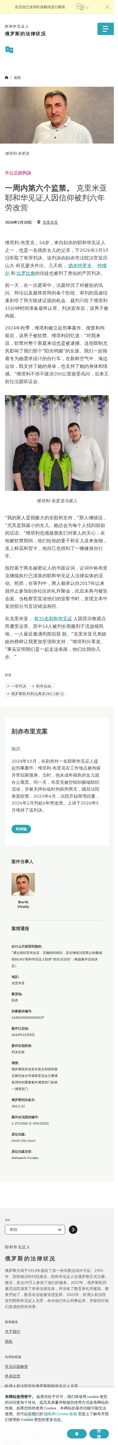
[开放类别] (73, 1229)
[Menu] (105, 29)
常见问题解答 (16, 1366)
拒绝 (99, 1433)
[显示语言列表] (82, 7)
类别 (13, 1229)
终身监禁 (12, 1376)
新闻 (17, 77)
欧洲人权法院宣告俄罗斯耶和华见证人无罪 (41, 1385)
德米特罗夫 (80, 266)
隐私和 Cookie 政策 (60, 1413)
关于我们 (12, 1331)
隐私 (9, 1341)
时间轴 (21, 829)
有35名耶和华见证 (53, 619)
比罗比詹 (25, 273)
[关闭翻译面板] (108, 7)
